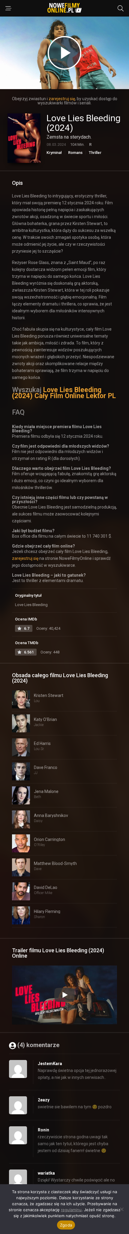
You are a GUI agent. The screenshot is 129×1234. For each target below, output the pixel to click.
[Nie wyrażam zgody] (121, 1209)
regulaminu (71, 1209)
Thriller (95, 153)
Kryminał (54, 153)
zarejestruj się (62, 98)
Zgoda (66, 1225)
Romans (75, 153)
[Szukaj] (120, 8)
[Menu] (8, 8)
